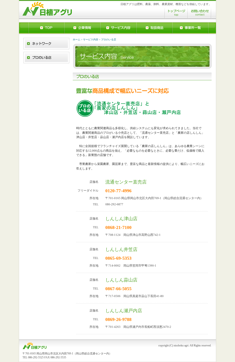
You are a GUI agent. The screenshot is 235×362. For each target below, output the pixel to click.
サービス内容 (90, 39)
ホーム (76, 39)
